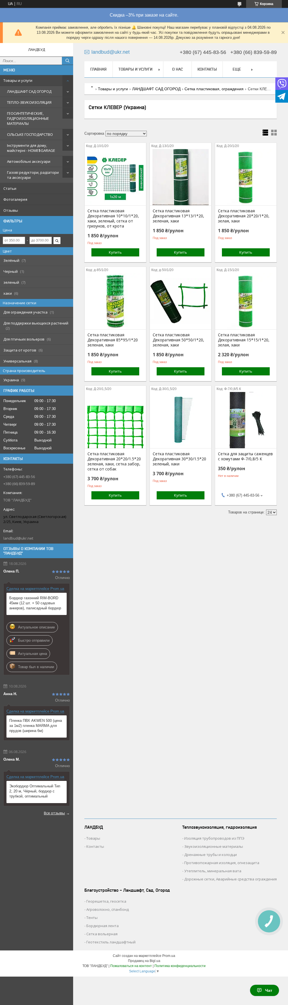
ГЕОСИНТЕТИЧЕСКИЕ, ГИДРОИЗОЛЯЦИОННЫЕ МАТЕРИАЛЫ (28, 118)
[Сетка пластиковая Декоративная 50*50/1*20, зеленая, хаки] (180, 301)
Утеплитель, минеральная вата (212, 870)
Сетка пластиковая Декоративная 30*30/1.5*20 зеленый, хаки (179, 459)
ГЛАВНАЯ (98, 69)
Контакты (95, 846)
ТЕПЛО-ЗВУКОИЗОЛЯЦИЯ (29, 102)
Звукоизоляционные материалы (213, 846)
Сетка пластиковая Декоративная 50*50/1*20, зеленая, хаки (178, 340)
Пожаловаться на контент (131, 966)
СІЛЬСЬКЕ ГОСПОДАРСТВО (30, 134)
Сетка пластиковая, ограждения (214, 89)
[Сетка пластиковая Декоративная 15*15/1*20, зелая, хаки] (245, 301)
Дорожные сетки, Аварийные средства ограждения (230, 879)
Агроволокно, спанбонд (107, 909)
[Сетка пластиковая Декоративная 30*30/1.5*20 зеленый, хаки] (180, 420)
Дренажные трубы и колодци (210, 854)
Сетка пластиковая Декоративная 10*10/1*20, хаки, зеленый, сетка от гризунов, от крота (113, 218)
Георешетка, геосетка (106, 901)
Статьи (9, 188)
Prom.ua (168, 956)
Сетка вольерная (102, 933)
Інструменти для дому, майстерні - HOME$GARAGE (31, 148)
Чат (268, 990)
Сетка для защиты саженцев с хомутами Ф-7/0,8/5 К (245, 456)
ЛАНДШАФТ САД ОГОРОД (29, 91)
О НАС (177, 69)
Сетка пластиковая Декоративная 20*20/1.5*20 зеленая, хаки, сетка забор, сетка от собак (114, 461)
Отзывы (10, 210)
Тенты (92, 917)
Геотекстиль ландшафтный (111, 942)
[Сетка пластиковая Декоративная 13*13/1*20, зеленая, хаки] (180, 177)
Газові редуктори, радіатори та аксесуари (33, 175)
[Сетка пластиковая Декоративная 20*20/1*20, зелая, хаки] (245, 177)
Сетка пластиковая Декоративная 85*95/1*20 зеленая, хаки (112, 340)
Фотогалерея (15, 199)
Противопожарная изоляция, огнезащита (221, 862)
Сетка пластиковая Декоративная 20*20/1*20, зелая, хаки (243, 216)
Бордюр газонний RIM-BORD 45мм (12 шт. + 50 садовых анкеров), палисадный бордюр (35, 603)
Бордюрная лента (102, 925)
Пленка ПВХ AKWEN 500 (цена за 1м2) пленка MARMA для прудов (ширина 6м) (35, 725)
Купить (115, 252)
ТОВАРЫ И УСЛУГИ (135, 69)
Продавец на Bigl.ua (144, 961)
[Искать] (67, 61)
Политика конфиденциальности (180, 966)
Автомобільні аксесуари (28, 161)
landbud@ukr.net (18, 538)
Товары (93, 838)
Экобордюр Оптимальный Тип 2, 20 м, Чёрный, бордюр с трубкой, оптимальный (34, 791)
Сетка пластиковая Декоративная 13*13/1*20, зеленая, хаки (178, 216)
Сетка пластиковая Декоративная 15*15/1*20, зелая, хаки (243, 340)
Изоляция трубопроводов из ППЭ (214, 838)
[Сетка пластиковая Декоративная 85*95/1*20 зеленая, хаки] (115, 301)
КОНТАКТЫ (207, 69)
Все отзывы (54, 812)
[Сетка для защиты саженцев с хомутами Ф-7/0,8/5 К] (245, 420)
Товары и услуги (17, 80)
